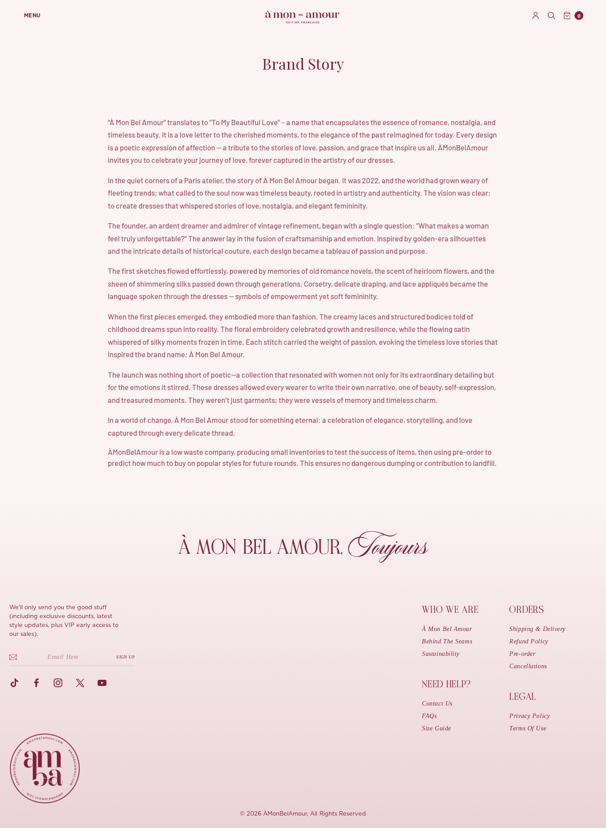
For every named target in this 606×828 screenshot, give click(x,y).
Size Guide (436, 728)
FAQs (429, 716)
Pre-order (522, 654)
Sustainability (441, 654)
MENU (32, 15)
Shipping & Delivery (537, 629)
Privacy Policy (529, 716)
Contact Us (437, 703)
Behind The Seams (447, 641)
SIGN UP (125, 657)
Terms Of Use (527, 728)
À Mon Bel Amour (447, 629)
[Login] (535, 15)
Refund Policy (528, 641)
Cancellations (528, 666)
